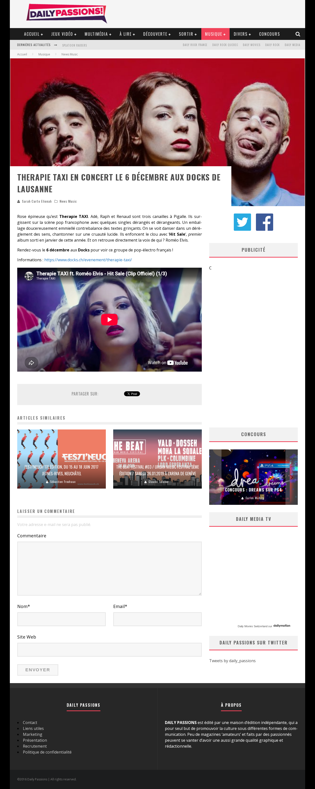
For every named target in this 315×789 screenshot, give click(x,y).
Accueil (32, 34)
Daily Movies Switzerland (253, 626)
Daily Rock (272, 45)
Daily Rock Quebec (225, 45)
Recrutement (35, 746)
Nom (23, 606)
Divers (241, 34)
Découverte (155, 34)
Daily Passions (255, 498)
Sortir (186, 34)
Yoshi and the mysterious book (85, 45)
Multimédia (96, 34)
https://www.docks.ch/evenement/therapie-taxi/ (88, 260)
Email (120, 606)
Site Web (26, 637)
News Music (68, 201)
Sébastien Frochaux (63, 482)
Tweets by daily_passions (232, 660)
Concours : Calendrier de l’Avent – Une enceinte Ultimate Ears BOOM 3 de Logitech (253, 483)
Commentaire (31, 536)
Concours (269, 34)
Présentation (35, 740)
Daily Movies (251, 45)
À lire (126, 34)
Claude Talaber (159, 482)
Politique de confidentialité (47, 752)
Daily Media (292, 45)
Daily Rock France (195, 45)
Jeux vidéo (62, 34)
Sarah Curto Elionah (37, 201)
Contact (30, 722)
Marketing (32, 734)
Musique (213, 34)
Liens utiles (33, 728)
